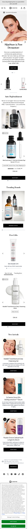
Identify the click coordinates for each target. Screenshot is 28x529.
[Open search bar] (4, 8)
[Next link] (24, 210)
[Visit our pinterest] (23, 474)
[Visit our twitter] (8, 474)
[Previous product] (3, 156)
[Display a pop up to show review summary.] (21, 168)
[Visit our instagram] (11, 474)
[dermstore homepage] (13, 8)
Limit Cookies (13, 521)
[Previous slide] (1, 42)
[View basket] (24, 8)
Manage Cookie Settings (13, 517)
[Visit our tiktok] (19, 474)
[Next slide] (25, 42)
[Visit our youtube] (15, 474)
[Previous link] (3, 210)
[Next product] (24, 156)
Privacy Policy (17, 513)
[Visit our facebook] (4, 474)
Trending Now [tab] (18, 273)
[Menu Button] (1, 8)
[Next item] (25, 84)
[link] (21, 8)
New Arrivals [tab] (8, 273)
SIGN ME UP (13, 466)
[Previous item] (1, 84)
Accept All (13, 526)
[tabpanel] (13, 302)
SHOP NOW (13, 68)
